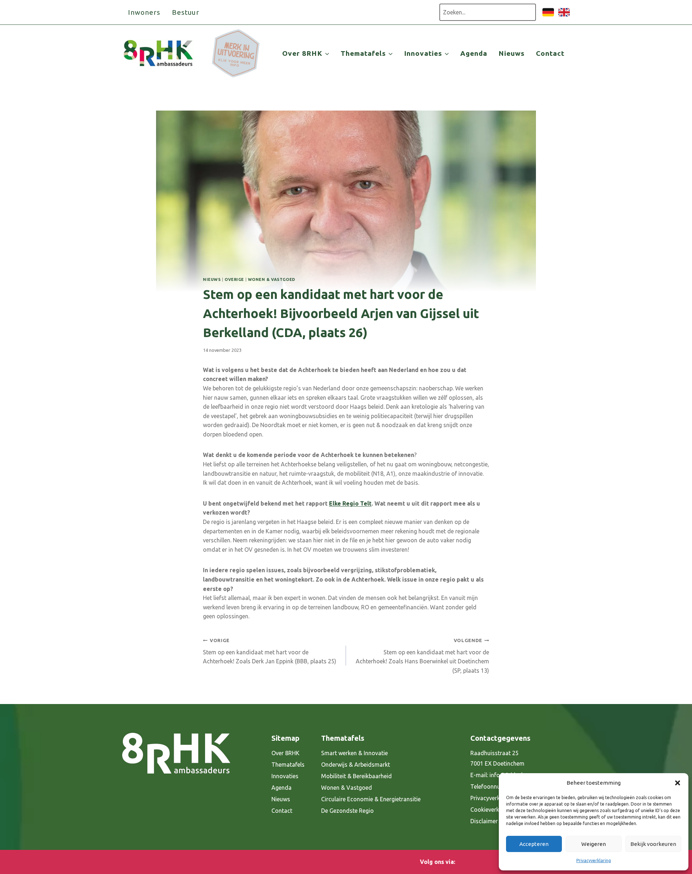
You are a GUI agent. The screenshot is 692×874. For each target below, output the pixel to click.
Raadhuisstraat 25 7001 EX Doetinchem (497, 758)
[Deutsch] (548, 16)
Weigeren (593, 844)
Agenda (473, 53)
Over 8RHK (285, 753)
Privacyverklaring (593, 860)
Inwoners (144, 12)
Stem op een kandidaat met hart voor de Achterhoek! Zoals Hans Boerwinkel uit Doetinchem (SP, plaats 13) (422, 656)
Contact (550, 53)
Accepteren (534, 844)
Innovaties (284, 776)
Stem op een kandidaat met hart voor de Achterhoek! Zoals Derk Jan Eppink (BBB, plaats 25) (269, 651)
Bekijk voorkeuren (653, 844)
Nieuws (511, 53)
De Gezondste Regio (347, 810)
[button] (677, 782)
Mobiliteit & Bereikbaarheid (356, 776)
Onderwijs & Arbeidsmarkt (355, 764)
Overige (234, 279)
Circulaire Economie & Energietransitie (371, 799)
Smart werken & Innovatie (354, 753)
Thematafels (288, 764)
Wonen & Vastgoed (271, 279)
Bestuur (186, 12)
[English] (564, 16)
